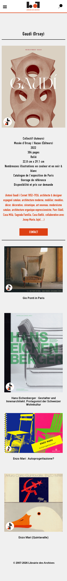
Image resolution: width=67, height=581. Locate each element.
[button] (5, 6)
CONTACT (33, 232)
